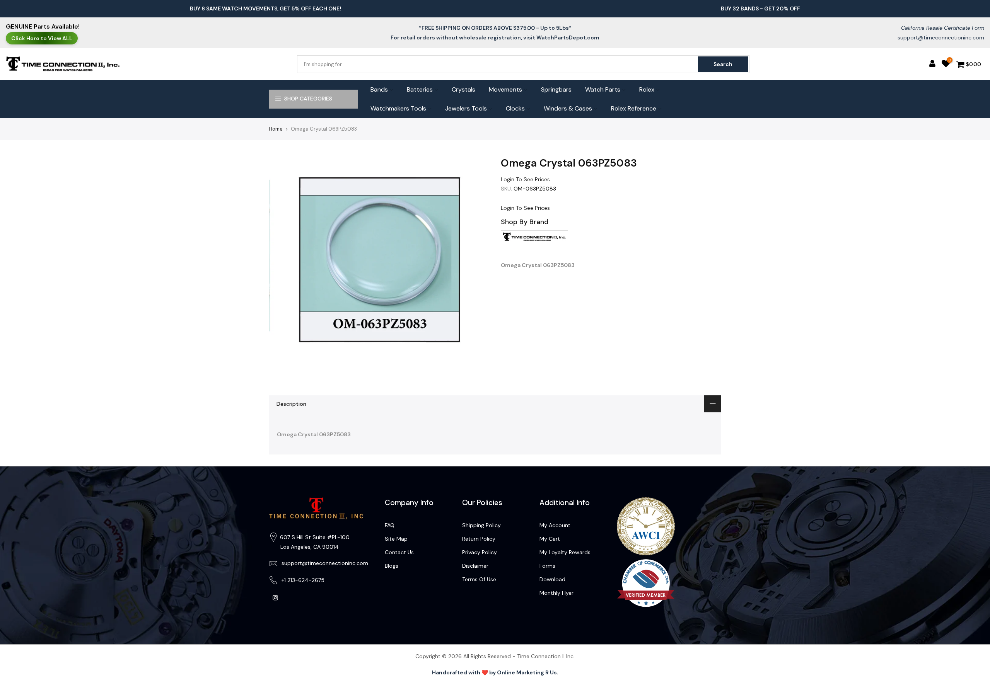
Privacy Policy (479, 552)
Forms (547, 565)
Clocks (515, 108)
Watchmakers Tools (398, 108)
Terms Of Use (479, 579)
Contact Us (399, 552)
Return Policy (478, 538)
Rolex (646, 89)
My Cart (549, 538)
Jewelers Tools (466, 108)
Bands (379, 89)
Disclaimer (475, 565)
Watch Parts (602, 89)
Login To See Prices (525, 179)
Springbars (556, 89)
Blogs (391, 565)
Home (276, 129)
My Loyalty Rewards (565, 552)
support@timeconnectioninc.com (941, 37)
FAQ (389, 525)
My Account (554, 525)
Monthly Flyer (556, 592)
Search (722, 64)
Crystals (463, 89)
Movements (505, 89)
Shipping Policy (481, 525)
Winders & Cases (568, 108)
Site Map (396, 538)
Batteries (420, 89)
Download (552, 579)
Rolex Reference (633, 108)
